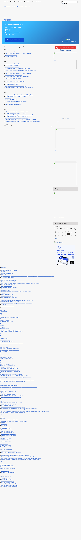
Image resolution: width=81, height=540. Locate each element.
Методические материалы (7, 405)
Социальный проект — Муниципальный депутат (12, 395)
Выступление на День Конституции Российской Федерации (20, 70)
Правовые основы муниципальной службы (11, 452)
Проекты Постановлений (5, 445)
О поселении (3, 318)
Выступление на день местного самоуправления (18, 53)
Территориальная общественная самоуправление (11, 343)
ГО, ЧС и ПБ (2, 327)
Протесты (3, 422)
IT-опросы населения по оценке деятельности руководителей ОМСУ (16, 303)
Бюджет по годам (5, 471)
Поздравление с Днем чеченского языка (15, 96)
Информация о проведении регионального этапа (11, 372)
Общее (5, 17)
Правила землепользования (6, 357)
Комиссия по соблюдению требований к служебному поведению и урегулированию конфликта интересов (25, 411)
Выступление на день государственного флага (17, 68)
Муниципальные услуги (6, 449)
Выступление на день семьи (12, 79)
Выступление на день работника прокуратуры (17, 76)
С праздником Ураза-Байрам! (13, 102)
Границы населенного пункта (6, 358)
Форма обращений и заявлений (8, 483)
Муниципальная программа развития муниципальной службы (15, 455)
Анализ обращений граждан (7, 481)
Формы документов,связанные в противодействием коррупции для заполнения (19, 408)
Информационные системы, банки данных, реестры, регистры (15, 281)
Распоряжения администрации (8, 434)
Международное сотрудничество (8, 284)
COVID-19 (2, 325)
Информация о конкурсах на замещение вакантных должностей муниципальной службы (21, 458)
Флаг (1, 314)
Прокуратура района (6, 290)
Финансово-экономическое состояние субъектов (11, 374)
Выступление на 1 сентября (12, 64)
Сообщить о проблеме (14, 40)
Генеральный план (4, 355)
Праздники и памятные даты (6, 321)
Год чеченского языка (37, 1)
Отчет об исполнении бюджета (8, 472)
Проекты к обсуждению (6, 429)
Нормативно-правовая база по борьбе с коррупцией (13, 407)
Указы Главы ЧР (5, 426)
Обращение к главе (5, 478)
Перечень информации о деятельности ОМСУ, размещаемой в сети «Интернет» (18, 387)
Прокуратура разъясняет (5, 335)
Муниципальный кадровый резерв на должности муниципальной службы (17, 456)
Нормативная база (4, 351)
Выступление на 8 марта (11, 51)
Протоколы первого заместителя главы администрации (12, 381)
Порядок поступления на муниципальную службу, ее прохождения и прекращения (20, 459)
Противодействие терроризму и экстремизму (10, 330)
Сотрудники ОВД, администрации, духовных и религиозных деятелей (17, 300)
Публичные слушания (6, 438)
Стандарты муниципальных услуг (7, 466)
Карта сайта (27, 1)
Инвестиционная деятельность (8, 280)
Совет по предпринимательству (7, 341)
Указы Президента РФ (6, 428)
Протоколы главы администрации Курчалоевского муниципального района (17, 380)
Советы (3, 293)
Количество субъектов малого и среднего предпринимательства (14, 375)
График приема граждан (6, 479)
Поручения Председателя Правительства (9, 348)
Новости (6, 1)
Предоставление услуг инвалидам (7, 468)
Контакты (20, 1)
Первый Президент (4, 320)
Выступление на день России (13, 78)
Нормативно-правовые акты (6, 465)
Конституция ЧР (3, 311)
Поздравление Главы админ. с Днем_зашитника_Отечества (20, 119)
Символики (3, 267)
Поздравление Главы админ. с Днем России (16, 118)
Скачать (56, 217)
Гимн (1, 315)
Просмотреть (62, 217)
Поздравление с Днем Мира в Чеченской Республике (19, 87)
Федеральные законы (6, 439)
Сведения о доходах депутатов (8, 391)
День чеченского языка (11, 55)
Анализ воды (4, 269)
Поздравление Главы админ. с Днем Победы (17, 116)
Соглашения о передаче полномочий (9, 419)
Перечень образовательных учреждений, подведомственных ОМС (16, 291)
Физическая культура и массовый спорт (10, 301)
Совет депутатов (7, 20)
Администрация (7, 19)
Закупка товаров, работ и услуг (7, 364)
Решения (3, 418)
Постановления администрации (8, 436)
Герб (1, 313)
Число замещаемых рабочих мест (7, 365)
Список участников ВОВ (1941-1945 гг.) (10, 297)
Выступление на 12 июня (12, 67)
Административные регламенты (8, 435)
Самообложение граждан (7, 296)
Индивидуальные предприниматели (8, 367)
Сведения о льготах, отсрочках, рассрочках (9, 370)
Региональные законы (6, 441)
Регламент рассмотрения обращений (9, 486)
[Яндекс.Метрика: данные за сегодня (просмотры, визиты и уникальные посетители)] (58, 242)
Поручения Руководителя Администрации (9, 350)
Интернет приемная (6, 476)
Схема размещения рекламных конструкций (11, 298)
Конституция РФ (3, 310)
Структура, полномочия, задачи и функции (11, 397)
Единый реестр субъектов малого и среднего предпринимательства (15, 377)
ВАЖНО (3, 271)
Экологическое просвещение (7, 306)
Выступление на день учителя (13, 82)
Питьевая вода (4, 288)
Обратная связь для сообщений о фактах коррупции (13, 412)
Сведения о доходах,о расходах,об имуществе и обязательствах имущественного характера (22, 409)
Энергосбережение (4, 328)
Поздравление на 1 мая (11, 56)
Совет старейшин (4, 338)
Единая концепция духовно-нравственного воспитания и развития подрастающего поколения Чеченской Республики (27, 276)
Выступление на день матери (13, 71)
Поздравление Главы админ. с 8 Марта (15, 113)
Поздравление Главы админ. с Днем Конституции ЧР (19, 115)
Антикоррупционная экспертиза (8, 404)
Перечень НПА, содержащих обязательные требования (14, 421)
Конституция (4, 425)
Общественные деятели (6, 286)
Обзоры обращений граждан (7, 482)
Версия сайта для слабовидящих (66, 47)
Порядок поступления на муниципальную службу (12, 454)
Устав (2, 417)
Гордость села (65, 50)
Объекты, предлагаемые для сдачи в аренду (10, 371)
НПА (2, 401)
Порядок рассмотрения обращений (9, 485)
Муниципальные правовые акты (8, 451)
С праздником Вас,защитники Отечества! (16, 101)
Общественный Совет (5, 340)
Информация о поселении (7, 278)
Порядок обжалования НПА (7, 431)
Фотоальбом (13, 1)
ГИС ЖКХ (3, 274)
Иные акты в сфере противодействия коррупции (12, 402)
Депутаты (3, 389)
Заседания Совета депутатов (8, 394)
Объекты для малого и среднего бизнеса (9, 368)
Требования (4, 424)
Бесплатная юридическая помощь (9, 270)
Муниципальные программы (7, 432)
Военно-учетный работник (7, 273)
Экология (3, 304)
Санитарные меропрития (7, 294)
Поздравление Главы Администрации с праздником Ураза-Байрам (22, 121)
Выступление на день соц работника (15, 81)
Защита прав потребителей (7, 277)
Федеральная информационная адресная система (11, 331)
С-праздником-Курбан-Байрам (13, 104)
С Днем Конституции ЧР (11, 99)
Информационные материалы (7, 362)
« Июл (55, 238)
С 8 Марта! (8, 98)
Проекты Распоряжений (5, 446)
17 (55, 234)
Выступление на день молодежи (13, 75)
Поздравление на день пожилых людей (15, 86)
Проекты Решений (4, 444)
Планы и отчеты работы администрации (9, 385)
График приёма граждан (6, 392)
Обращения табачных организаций (9, 287)
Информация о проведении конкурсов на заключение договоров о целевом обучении (20, 283)
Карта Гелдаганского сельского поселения (9, 317)
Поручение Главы (4, 347)
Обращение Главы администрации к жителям (17, 111)
